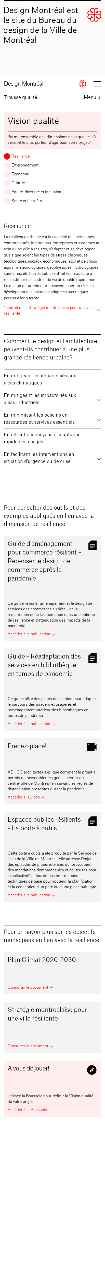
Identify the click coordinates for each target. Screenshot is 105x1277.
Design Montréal (23, 84)
